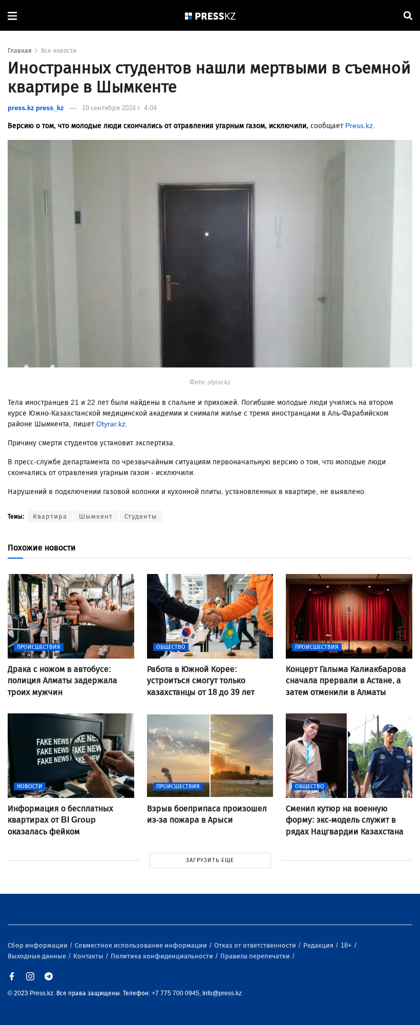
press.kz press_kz (36, 108)
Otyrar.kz (110, 424)
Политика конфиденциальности (163, 956)
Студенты (140, 516)
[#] (210, 15)
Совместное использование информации (141, 945)
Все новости (58, 50)
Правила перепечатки (255, 956)
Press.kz (359, 125)
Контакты (89, 956)
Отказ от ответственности (256, 945)
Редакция (319, 945)
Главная (20, 50)
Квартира (50, 516)
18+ (347, 945)
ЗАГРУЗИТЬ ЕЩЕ (210, 860)
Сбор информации (38, 945)
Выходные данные (38, 956)
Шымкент (96, 516)
